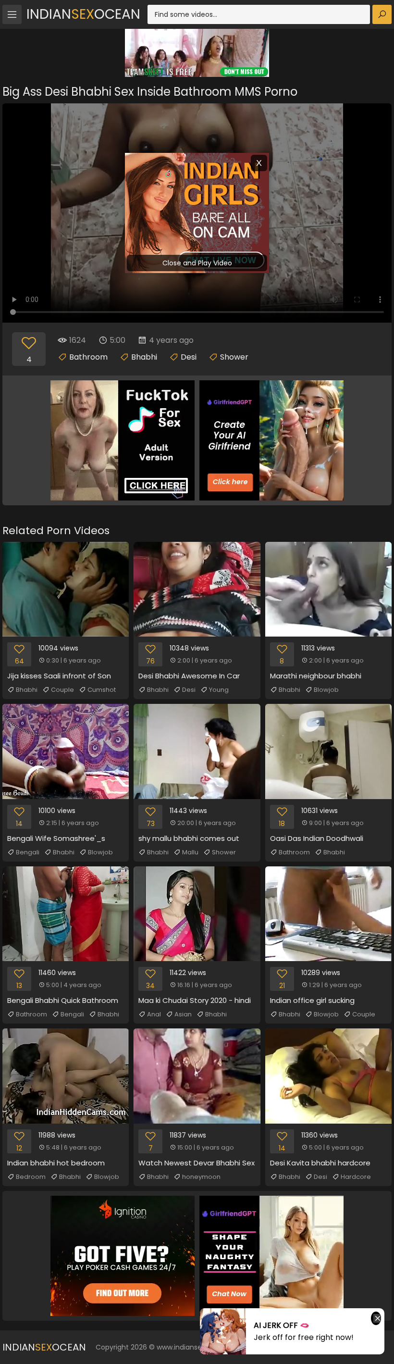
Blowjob (326, 689)
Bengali (27, 852)
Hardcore (356, 1176)
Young (219, 689)
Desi (189, 357)
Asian (183, 1014)
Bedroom (31, 1176)
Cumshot (101, 689)
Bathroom (88, 357)
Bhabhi (144, 357)
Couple (62, 689)
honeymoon (201, 1176)
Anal (154, 1014)
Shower (234, 357)
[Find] (382, 14)
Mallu (190, 852)
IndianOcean (83, 14)
